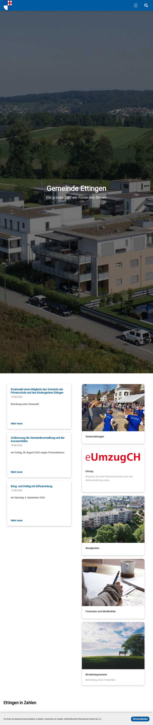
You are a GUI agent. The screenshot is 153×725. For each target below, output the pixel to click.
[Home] (8, 5)
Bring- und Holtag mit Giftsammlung (31, 486)
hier (99, 719)
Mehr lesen (17, 423)
